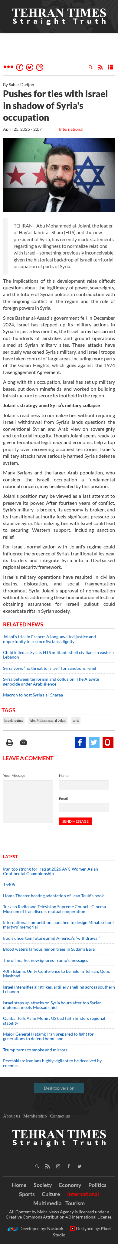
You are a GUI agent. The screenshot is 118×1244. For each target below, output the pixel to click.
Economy (70, 1185)
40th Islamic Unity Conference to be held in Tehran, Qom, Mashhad (56, 973)
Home (19, 1185)
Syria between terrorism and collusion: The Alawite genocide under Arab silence (51, 681)
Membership (35, 1116)
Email (63, 798)
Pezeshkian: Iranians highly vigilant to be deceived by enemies (52, 1063)
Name (63, 775)
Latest (10, 856)
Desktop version (59, 1088)
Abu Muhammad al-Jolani (48, 720)
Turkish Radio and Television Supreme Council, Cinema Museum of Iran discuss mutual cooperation (54, 909)
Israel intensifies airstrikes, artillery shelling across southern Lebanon (59, 989)
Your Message (14, 775)
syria (76, 720)
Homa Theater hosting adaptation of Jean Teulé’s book (53, 895)
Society (43, 1185)
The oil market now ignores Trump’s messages (45, 960)
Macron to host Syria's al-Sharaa (33, 694)
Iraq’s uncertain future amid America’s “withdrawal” (51, 938)
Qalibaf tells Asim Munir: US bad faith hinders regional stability (54, 1020)
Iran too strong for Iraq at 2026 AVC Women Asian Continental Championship (50, 871)
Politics (97, 1185)
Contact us (60, 1116)
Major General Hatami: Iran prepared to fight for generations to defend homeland (48, 1036)
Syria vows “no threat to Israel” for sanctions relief (50, 668)
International (71, 129)
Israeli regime (13, 720)
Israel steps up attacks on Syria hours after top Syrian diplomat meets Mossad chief (52, 1005)
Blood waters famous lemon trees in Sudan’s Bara (49, 949)
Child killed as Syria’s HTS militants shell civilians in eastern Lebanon (58, 654)
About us (11, 1116)
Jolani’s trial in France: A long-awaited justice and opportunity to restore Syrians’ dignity (49, 639)
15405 (9, 884)
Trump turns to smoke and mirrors (35, 1049)
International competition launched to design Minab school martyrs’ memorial (58, 924)
